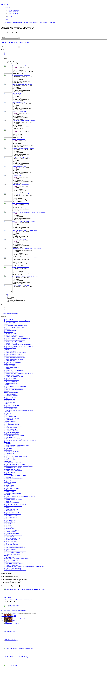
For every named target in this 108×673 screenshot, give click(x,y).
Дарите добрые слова (18, 102)
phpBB (14, 613)
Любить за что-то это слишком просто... (23, 221)
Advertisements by (6, 610)
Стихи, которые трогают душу (15, 42)
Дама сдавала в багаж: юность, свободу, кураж (25, 276)
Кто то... (14, 130)
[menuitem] (13, 10)
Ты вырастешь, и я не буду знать (21, 66)
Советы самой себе (17, 93)
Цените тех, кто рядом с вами (21, 75)
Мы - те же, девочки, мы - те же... (22, 84)
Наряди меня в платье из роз (20, 203)
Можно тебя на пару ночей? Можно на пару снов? (27, 248)
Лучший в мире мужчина (19, 111)
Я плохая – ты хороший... (19, 239)
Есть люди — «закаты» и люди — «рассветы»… (26, 257)
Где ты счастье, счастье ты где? (21, 157)
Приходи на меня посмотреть (20, 267)
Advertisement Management (18, 610)
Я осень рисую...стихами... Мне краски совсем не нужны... (29, 193)
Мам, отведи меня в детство (20, 184)
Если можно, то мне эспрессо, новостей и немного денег (28, 212)
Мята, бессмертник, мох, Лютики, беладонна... (25, 230)
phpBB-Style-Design (25, 619)
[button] (4, 55)
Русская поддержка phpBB (8, 616)
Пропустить (4, 4)
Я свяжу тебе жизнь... (18, 139)
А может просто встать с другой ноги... (23, 148)
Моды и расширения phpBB (9, 620)
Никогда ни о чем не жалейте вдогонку (23, 120)
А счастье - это (16, 175)
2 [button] (4, 54)
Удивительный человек (19, 166)
